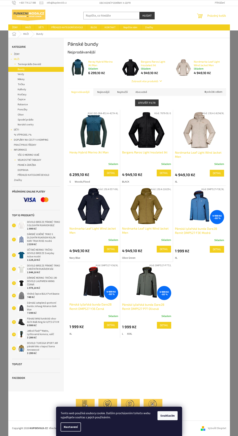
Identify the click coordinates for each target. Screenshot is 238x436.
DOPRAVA (23, 170)
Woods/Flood (82, 182)
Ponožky (22, 109)
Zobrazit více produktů (145, 81)
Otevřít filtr (147, 102)
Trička (21, 84)
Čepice (22, 99)
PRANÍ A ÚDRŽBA (27, 165)
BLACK (125, 182)
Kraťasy (22, 94)
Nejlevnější (103, 92)
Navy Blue (74, 258)
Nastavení (71, 427)
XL (176, 182)
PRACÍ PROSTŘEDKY (25, 145)
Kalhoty (22, 89)
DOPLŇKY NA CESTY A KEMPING (31, 140)
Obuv (21, 115)
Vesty (21, 74)
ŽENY (17, 54)
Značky (18, 180)
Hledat (147, 15)
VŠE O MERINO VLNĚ (28, 155)
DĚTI (16, 130)
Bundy (21, 69)
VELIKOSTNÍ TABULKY (29, 160)
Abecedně (141, 92)
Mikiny (21, 79)
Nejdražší (122, 92)
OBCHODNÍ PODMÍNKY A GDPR (115, 3)
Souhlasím (167, 416)
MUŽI (16, 59)
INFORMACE (20, 150)
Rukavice (23, 104)
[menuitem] (14, 27)
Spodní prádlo (25, 120)
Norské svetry (26, 125)
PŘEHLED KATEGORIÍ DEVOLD (33, 175)
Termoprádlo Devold (29, 64)
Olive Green (128, 258)
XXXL (129, 334)
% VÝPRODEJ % (23, 135)
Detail (111, 172)
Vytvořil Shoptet (217, 428)
